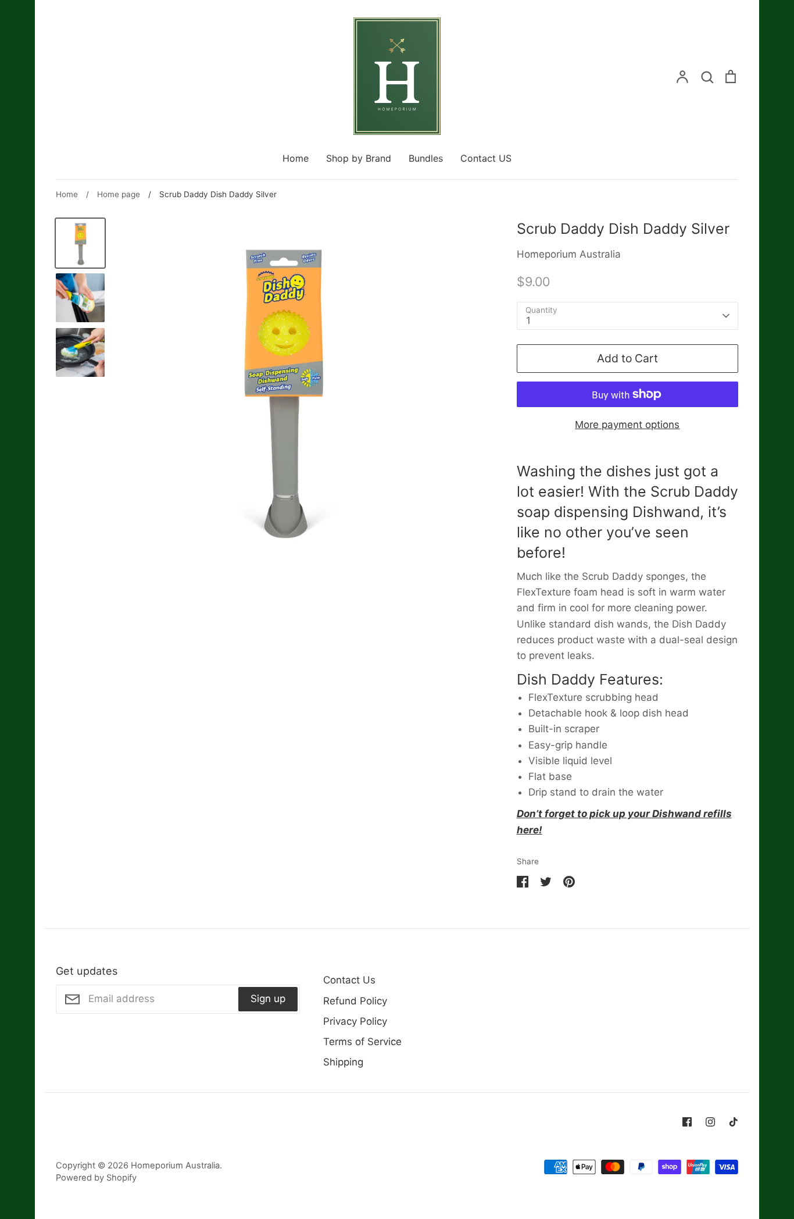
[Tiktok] (733, 1122)
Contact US (486, 158)
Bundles (426, 158)
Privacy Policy (355, 1021)
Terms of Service (362, 1041)
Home (295, 158)
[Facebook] (687, 1122)
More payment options (627, 424)
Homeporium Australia (569, 254)
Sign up (268, 998)
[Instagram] (710, 1122)
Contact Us (349, 980)
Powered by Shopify (96, 1177)
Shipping (343, 1062)
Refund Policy (355, 1001)
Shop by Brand (358, 158)
